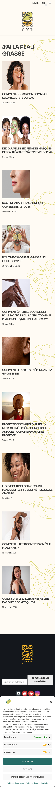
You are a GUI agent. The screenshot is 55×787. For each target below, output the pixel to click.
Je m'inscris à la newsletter (40, 680)
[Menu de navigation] (50, 3)
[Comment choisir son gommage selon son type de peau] (27, 75)
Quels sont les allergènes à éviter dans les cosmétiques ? (26, 600)
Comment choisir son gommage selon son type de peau (25, 96)
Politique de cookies (15, 783)
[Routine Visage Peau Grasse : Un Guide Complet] (27, 239)
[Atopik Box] (27, 21)
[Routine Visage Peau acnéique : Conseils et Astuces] (27, 184)
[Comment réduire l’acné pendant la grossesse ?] (27, 351)
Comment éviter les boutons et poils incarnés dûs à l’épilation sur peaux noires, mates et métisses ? (26, 315)
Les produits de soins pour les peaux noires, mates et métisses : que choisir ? (27, 489)
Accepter (27, 761)
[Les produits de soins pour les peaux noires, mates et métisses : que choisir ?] (27, 467)
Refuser (27, 769)
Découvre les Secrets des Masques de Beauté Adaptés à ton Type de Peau (27, 150)
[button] (50, 701)
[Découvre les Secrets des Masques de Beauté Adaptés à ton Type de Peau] (27, 130)
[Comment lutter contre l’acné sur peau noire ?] (27, 525)
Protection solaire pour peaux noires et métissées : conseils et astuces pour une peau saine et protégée (24, 430)
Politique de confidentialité (37, 783)
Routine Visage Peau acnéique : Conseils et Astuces (23, 204)
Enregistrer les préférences (27, 777)
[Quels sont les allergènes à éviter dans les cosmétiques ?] (27, 580)
